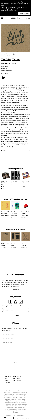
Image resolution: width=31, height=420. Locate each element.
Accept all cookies (24, 13)
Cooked (23, 183)
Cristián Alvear (5, 243)
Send (15, 362)
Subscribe (15, 315)
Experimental (8, 70)
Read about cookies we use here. (9, 10)
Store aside (16, 378)
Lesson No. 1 (14, 183)
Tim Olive (6, 59)
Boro (12, 245)
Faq (6, 378)
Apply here (15, 289)
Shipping (8, 376)
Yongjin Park (24, 215)
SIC (2, 184)
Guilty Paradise (5, 215)
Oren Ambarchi (25, 181)
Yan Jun (16, 59)
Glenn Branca (14, 181)
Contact (7, 382)
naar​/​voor (23, 245)
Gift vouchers (17, 380)
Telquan (3, 245)
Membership (17, 376)
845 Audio (7, 66)
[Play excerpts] (3, 54)
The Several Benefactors (14, 214)
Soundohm (15, 18)
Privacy (7, 380)
